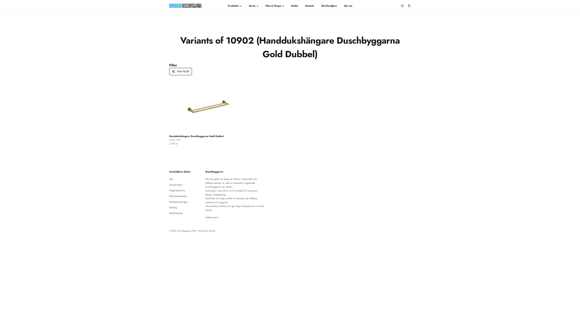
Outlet (294, 6)
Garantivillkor (176, 185)
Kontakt (309, 6)
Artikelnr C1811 (175, 140)
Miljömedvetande (178, 196)
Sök (171, 179)
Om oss (348, 6)
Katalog (173, 207)
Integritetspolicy (177, 190)
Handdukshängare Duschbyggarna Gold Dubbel (196, 136)
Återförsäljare (329, 6)
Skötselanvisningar (178, 202)
